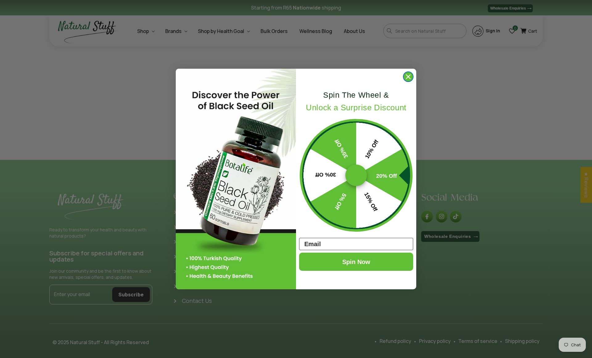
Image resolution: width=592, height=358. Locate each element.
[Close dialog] (408, 77)
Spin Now (356, 261)
